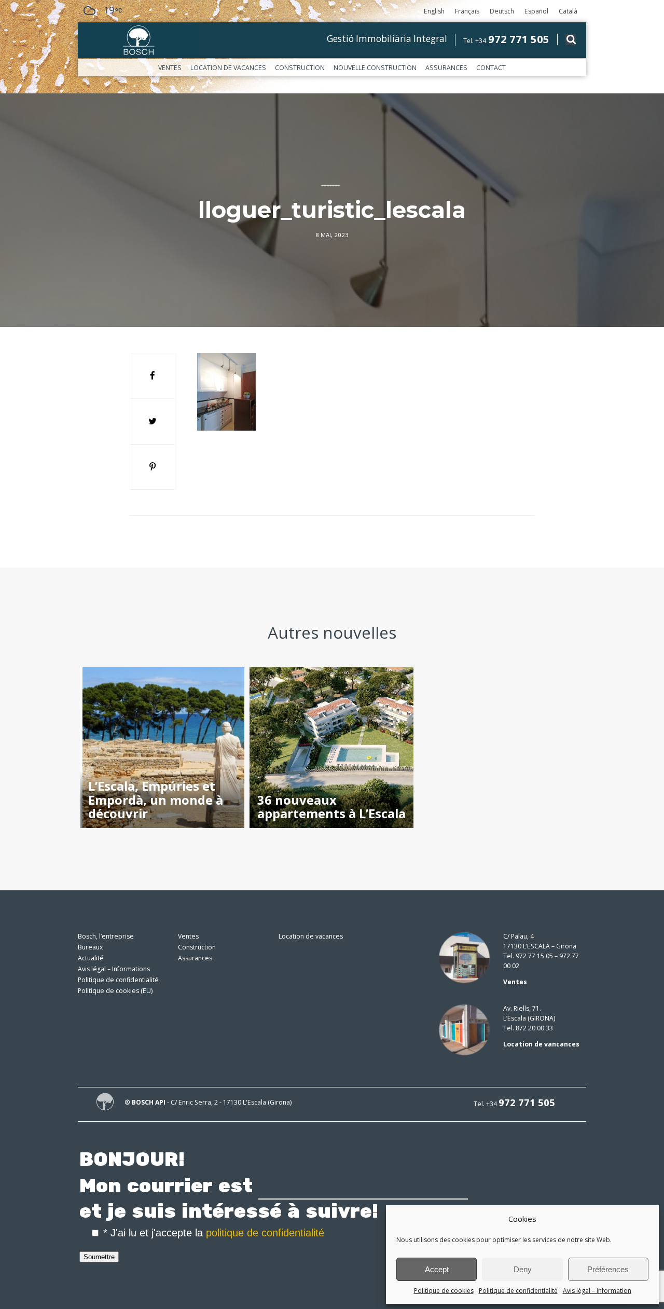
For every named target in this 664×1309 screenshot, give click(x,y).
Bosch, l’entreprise (106, 936)
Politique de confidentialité (518, 1290)
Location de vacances (228, 67)
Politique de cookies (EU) (115, 990)
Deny (523, 1269)
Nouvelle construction (375, 67)
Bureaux (90, 947)
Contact (491, 67)
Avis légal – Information (597, 1290)
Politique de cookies (444, 1290)
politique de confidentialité (265, 1232)
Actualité (91, 958)
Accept (437, 1269)
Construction (300, 67)
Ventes (170, 67)
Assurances (446, 67)
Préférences (608, 1269)
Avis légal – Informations (114, 968)
